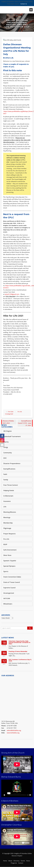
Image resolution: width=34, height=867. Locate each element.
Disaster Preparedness (11, 463)
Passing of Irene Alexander (18, 651)
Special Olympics (9, 566)
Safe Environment (10, 550)
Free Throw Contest (10, 485)
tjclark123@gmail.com (12, 294)
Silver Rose (7, 555)
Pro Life (20, 411)
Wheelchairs (7, 604)
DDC (5, 458)
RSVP (5, 544)
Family (5, 480)
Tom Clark (10, 411)
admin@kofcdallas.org (14, 730)
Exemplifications (9, 469)
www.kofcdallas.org (13, 733)
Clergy (5, 447)
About (10, 861)
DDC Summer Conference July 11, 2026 (20, 660)
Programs (14, 863)
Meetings (6, 517)
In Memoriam (8, 496)
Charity (6, 442)
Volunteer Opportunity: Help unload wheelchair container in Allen (19, 642)
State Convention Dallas (12, 577)
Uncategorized (9, 414)
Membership (8, 523)
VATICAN (6, 598)
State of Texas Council (11, 582)
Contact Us (23, 4)
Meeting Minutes (9, 512)
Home (5, 861)
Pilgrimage (7, 528)
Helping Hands (8, 490)
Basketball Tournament (12, 436)
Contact (20, 863)
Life (4, 507)
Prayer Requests (9, 534)
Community (7, 453)
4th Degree (7, 431)
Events (23, 861)
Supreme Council (9, 588)
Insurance (7, 501)
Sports (5, 571)
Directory (16, 861)
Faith (5, 474)
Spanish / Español (9, 561)
